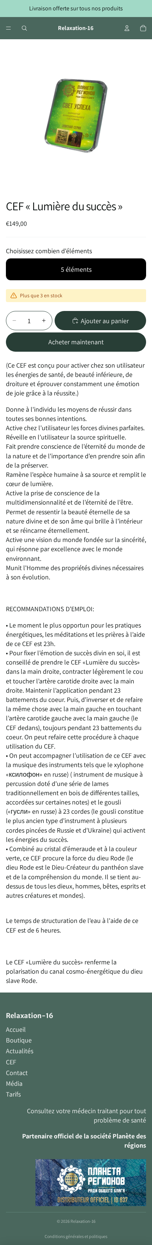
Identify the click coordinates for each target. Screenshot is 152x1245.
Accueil (16, 1029)
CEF (11, 1062)
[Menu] (8, 28)
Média (14, 1083)
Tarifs (13, 1094)
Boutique (19, 1040)
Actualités (19, 1051)
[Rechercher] (24, 28)
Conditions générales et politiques (76, 1236)
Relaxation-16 (83, 1221)
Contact (17, 1072)
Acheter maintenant (76, 342)
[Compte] (127, 28)
